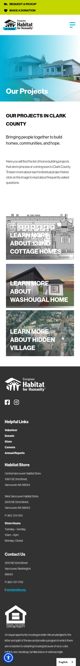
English (63, 662)
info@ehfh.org (16, 590)
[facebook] (7, 402)
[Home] (25, 385)
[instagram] (16, 402)
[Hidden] (73, 25)
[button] (8, 657)
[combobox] (66, 662)
